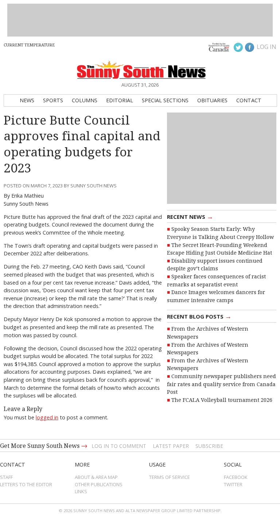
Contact (248, 100)
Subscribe (209, 445)
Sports (53, 100)
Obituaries (212, 100)
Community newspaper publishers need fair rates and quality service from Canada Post (221, 384)
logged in (47, 417)
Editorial (119, 100)
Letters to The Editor (26, 484)
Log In (266, 47)
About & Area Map (96, 477)
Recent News (190, 216)
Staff (6, 477)
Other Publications (98, 484)
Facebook (236, 477)
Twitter (233, 484)
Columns (84, 100)
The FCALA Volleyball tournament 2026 (221, 400)
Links (81, 491)
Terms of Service (169, 477)
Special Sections (165, 100)
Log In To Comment (119, 445)
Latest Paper (171, 445)
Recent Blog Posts (199, 316)
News (27, 100)
